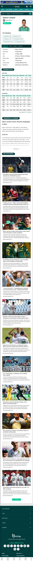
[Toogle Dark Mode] (27, 6)
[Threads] (18, 549)
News (15, 9)
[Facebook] (5, 546)
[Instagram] (11, 546)
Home (2, 9)
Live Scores (9, 9)
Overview (5, 46)
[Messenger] (24, 546)
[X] (15, 546)
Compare (8, 23)
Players (8, 13)
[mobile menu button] (2, 6)
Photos (27, 9)
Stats (10, 46)
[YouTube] (8, 546)
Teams (21, 9)
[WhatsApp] (21, 546)
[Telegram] (15, 549)
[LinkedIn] (28, 546)
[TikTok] (18, 546)
